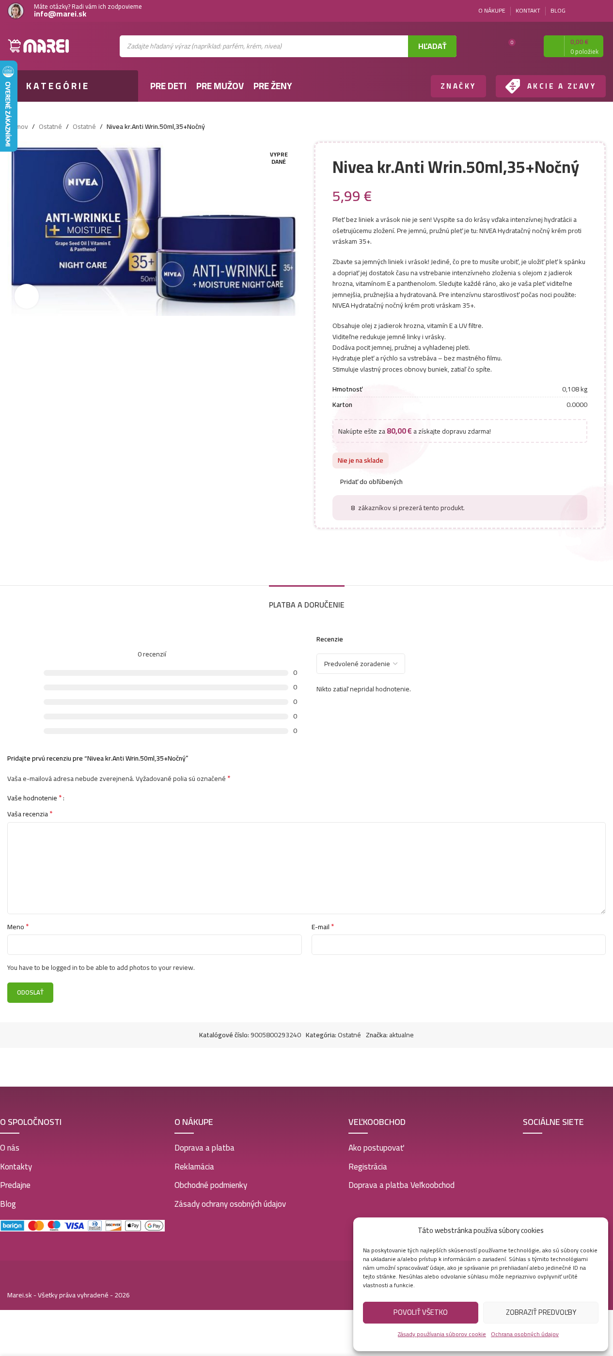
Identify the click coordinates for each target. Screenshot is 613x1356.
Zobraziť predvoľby (541, 1312)
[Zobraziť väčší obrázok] (27, 296)
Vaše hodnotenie (34, 797)
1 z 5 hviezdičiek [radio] (75, 797)
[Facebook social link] (588, 10)
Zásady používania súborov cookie (442, 1334)
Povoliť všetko (420, 1312)
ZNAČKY (458, 86)
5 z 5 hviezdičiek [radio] (104, 797)
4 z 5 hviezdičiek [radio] (97, 797)
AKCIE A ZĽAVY (562, 86)
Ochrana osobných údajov (525, 1334)
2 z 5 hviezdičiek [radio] (82, 797)
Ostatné (50, 126)
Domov (17, 126)
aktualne (401, 1035)
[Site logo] (38, 45)
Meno (18, 926)
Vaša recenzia (30, 814)
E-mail (323, 926)
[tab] (307, 600)
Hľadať (432, 46)
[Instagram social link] (600, 10)
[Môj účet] (527, 46)
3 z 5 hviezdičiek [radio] (90, 797)
